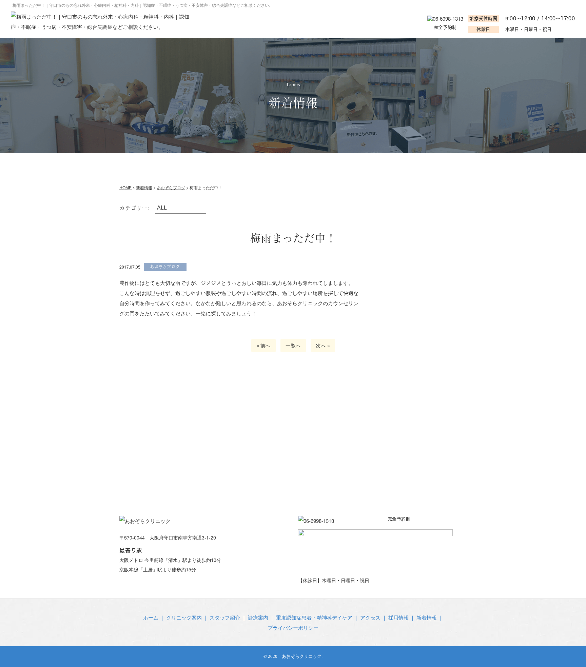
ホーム (138, 163)
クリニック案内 (188, 163)
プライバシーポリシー (293, 627)
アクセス (445, 163)
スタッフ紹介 (246, 163)
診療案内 (295, 163)
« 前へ (263, 345)
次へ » (323, 345)
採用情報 (398, 617)
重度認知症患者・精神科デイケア (370, 163)
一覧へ (293, 345)
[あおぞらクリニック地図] (293, 439)
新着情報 (426, 617)
